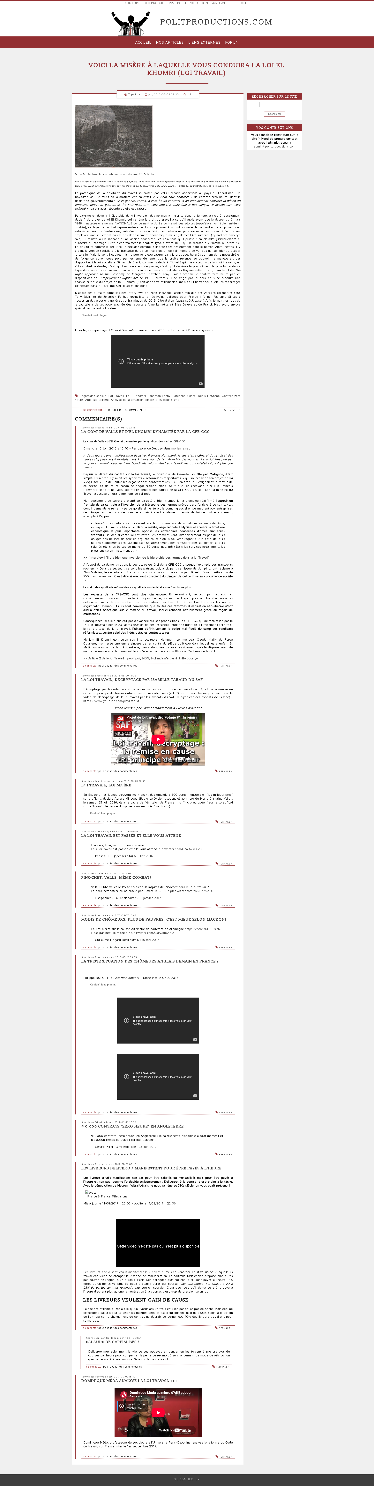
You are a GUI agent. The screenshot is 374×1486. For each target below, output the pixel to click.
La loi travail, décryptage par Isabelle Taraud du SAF (142, 680)
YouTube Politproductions (149, 3)
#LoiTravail (104, 849)
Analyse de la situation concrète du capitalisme (145, 399)
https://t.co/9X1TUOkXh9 (203, 929)
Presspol (100, 427)
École (242, 3)
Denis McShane (209, 395)
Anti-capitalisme (97, 399)
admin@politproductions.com (274, 146)
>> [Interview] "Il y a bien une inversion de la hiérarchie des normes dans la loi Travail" (146, 557)
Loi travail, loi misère (106, 785)
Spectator (100, 675)
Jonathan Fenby (159, 395)
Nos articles (170, 42)
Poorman (100, 915)
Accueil (143, 42)
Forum (232, 42)
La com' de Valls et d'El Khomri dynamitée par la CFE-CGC (145, 432)
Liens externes (204, 42)
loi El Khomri (116, 219)
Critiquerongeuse (105, 831)
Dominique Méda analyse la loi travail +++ (129, 1381)
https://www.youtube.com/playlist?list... (112, 701)
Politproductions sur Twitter (205, 3)
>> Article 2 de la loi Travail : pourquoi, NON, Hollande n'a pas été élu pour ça (140, 658)
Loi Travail (116, 395)
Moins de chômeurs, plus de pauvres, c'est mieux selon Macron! (153, 919)
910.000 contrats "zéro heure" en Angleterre (132, 1126)
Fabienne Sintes (184, 395)
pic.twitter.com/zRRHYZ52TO (191, 891)
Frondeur (105, 1337)
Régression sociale (92, 395)
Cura (98, 873)
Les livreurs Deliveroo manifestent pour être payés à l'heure (151, 1168)
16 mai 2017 (150, 939)
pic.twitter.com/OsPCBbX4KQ (152, 932)
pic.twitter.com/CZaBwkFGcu (180, 849)
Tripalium (134, 94)
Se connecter (92, 410)
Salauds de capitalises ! (112, 1342)
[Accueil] (131, 22)
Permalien (225, 665)
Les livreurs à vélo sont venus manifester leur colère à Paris (127, 1272)
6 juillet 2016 (143, 856)
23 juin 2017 (148, 1146)
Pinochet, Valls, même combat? (116, 877)
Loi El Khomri (136, 395)
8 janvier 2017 (150, 898)
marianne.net (180, 448)
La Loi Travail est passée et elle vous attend (131, 836)
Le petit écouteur (104, 781)
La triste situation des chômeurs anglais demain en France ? (150, 961)
